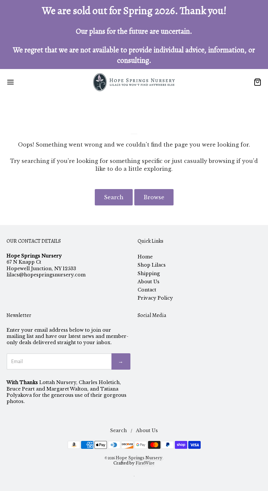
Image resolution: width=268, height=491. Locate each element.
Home (145, 257)
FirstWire (145, 463)
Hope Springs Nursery (139, 457)
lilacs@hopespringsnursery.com (46, 275)
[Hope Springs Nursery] (134, 82)
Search (114, 197)
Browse (153, 197)
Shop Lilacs (152, 265)
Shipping (149, 273)
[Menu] (32, 82)
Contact (147, 290)
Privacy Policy (155, 298)
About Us (148, 282)
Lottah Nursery (57, 382)
